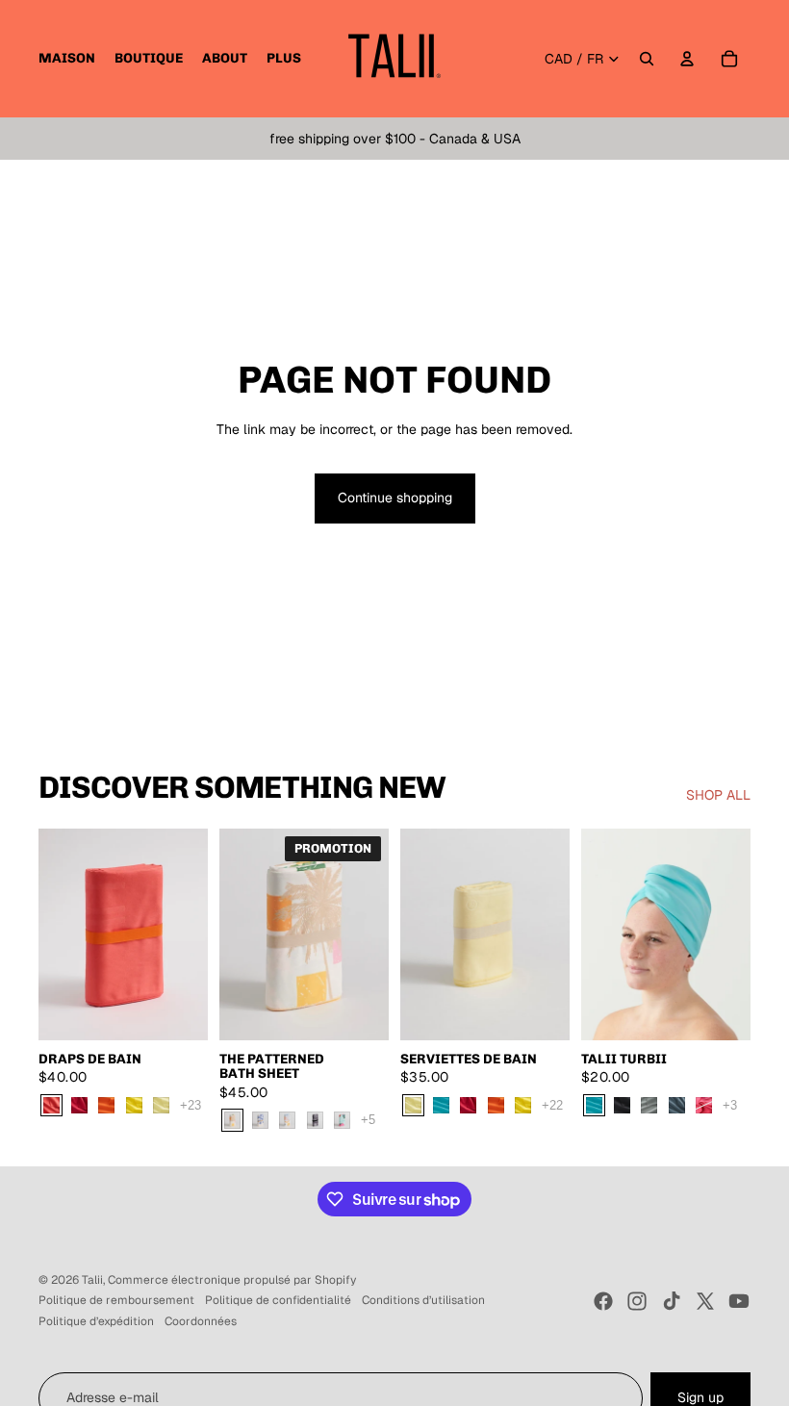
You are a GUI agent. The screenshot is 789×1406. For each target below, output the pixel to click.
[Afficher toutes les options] (190, 1105)
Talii (92, 1280)
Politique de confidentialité (278, 1300)
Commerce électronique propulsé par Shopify (232, 1280)
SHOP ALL (718, 795)
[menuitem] (66, 59)
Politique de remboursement (116, 1300)
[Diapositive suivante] (193, 934)
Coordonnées (201, 1321)
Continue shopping (395, 497)
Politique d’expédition (96, 1321)
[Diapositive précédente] (53, 934)
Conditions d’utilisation (423, 1300)
